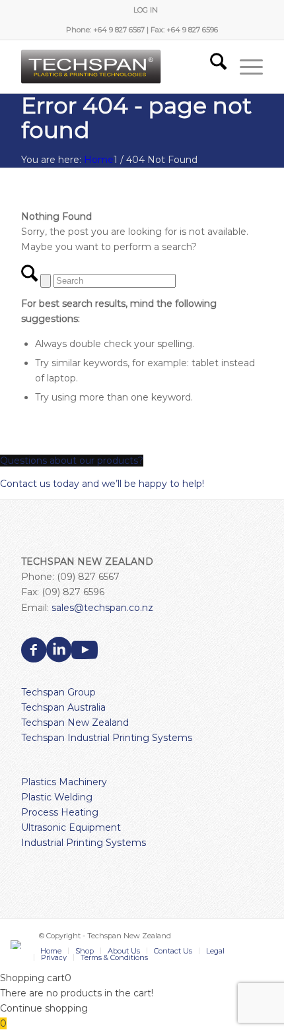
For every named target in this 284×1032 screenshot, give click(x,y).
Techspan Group (58, 692)
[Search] (212, 66)
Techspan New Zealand (75, 722)
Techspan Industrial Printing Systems (106, 738)
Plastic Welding (56, 797)
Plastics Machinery (64, 782)
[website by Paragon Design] (17, 944)
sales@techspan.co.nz (102, 608)
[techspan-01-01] (117, 66)
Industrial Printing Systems (83, 843)
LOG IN (145, 10)
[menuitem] (145, 10)
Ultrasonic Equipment (71, 827)
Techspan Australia (63, 707)
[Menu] (245, 66)
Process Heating (59, 812)
